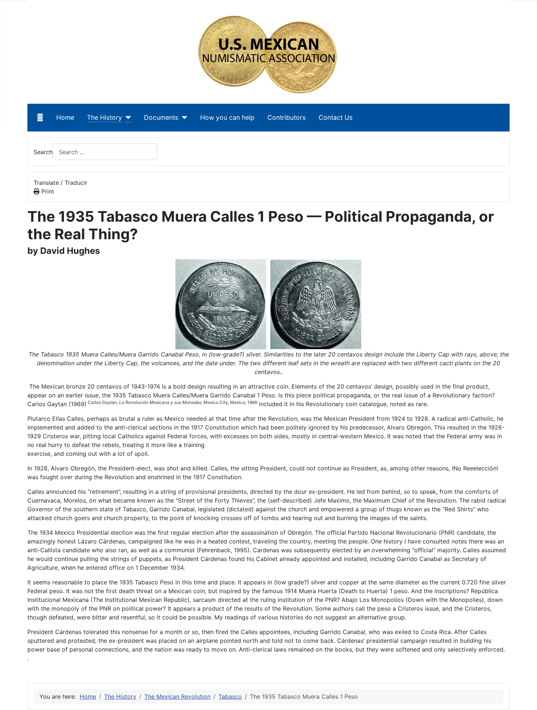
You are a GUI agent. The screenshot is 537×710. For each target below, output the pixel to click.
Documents (161, 117)
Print (46, 191)
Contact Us (336, 117)
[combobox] (105, 152)
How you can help (227, 117)
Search (43, 152)
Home (65, 117)
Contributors (286, 117)
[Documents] (182, 117)
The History (104, 117)
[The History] (126, 117)
